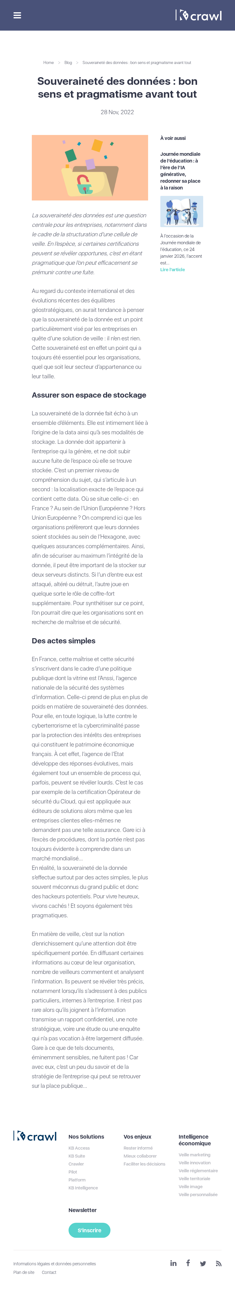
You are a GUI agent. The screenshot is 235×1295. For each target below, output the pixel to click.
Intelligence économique (195, 1140)
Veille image (191, 1186)
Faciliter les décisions (144, 1164)
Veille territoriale (194, 1178)
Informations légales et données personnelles (54, 1263)
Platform (77, 1180)
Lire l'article (172, 269)
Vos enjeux (137, 1136)
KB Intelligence (83, 1188)
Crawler (76, 1164)
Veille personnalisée (198, 1194)
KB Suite (77, 1156)
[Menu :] (16, 15)
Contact (49, 1272)
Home (48, 62)
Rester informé (138, 1148)
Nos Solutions (86, 1136)
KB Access (79, 1148)
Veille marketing (195, 1155)
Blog (68, 62)
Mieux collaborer (140, 1156)
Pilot (73, 1172)
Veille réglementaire (198, 1170)
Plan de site (23, 1272)
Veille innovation (195, 1163)
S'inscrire (89, 1230)
